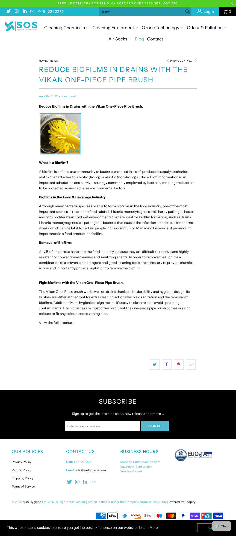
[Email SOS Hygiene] (32, 11)
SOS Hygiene (32, 502)
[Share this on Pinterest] (179, 364)
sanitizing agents (113, 257)
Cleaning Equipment (113, 27)
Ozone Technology (161, 27)
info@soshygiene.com (91, 470)
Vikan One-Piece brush (64, 291)
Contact (155, 39)
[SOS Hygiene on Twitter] (8, 11)
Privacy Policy (21, 462)
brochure (66, 322)
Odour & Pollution (205, 27)
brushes (78, 308)
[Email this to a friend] (191, 364)
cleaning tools (129, 262)
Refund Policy (21, 470)
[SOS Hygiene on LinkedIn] (24, 11)
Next (190, 60)
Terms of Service (23, 486)
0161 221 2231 (50, 11)
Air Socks (118, 39)
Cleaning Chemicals (64, 27)
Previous (176, 60)
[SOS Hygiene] (21, 26)
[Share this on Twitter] (155, 364)
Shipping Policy (22, 478)
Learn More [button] (148, 528)
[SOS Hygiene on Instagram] (16, 11)
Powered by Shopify (181, 502)
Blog (139, 39)
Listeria (117, 211)
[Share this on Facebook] (167, 364)
